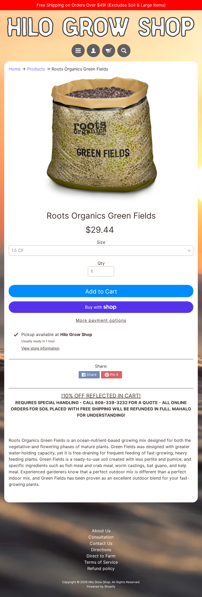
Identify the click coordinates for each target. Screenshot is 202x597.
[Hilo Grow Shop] (101, 27)
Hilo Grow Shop (99, 582)
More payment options (101, 320)
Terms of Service (101, 562)
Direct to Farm (101, 555)
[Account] (93, 50)
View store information (40, 348)
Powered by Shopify (101, 586)
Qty (101, 263)
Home (15, 69)
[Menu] (78, 50)
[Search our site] (123, 50)
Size (101, 242)
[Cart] (108, 50)
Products (36, 69)
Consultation (101, 537)
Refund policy (101, 568)
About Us (101, 530)
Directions (101, 549)
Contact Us (101, 543)
